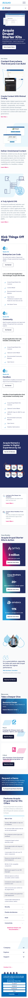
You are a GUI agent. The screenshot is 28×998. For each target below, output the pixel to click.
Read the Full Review (10, 679)
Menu (24, 2)
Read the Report (8, 736)
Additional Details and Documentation (14, 928)
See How (3, 117)
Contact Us (7, 967)
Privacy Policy (18, 981)
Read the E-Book (8, 764)
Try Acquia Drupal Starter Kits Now (12, 789)
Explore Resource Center (10, 710)
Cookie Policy (11, 981)
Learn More (4, 167)
